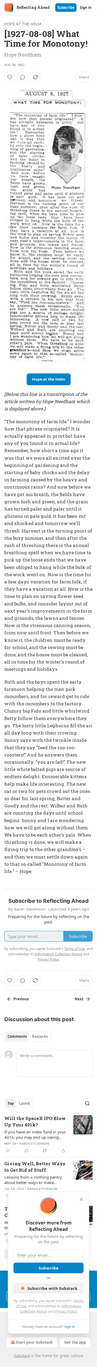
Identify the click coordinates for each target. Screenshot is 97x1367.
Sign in (86, 7)
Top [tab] (11, 1103)
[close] (81, 1199)
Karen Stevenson (34, 1143)
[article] (48, 1134)
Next (79, 999)
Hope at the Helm (22, 24)
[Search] (87, 1103)
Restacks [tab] (40, 1036)
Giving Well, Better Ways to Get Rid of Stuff (34, 1166)
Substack (22, 1355)
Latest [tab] (24, 1103)
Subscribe (65, 7)
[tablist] (27, 1036)
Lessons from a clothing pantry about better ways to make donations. (33, 1179)
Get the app (75, 1342)
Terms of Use (74, 948)
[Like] (9, 77)
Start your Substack (34, 1342)
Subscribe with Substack (52, 1288)
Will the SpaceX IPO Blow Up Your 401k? (35, 1121)
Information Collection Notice (58, 954)
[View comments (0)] (22, 77)
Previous (21, 999)
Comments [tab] (17, 1036)
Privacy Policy (66, 1311)
